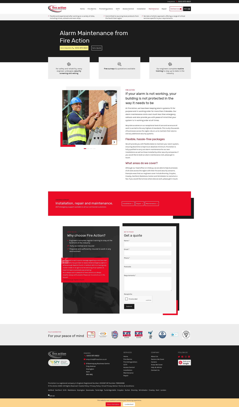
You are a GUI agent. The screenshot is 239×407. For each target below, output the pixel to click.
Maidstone (72, 390)
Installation (141, 9)
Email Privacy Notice (109, 386)
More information (113, 404)
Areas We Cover (157, 365)
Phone (127, 258)
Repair (164, 9)
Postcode (127, 267)
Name (126, 241)
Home (82, 9)
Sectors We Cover (157, 359)
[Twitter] (179, 356)
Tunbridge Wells (110, 390)
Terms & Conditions (126, 386)
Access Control (128, 9)
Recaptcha (128, 294)
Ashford (51, 390)
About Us (154, 356)
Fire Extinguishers (106, 9)
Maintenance (154, 9)
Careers (154, 362)
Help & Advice (156, 367)
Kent (157, 390)
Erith (65, 390)
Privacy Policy (95, 386)
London (163, 390)
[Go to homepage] (57, 8)
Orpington (81, 390)
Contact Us (155, 370)
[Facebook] (182, 356)
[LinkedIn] (189, 356)
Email (126, 249)
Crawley (152, 390)
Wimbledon (143, 390)
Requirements (130, 275)
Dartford (58, 390)
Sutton (127, 390)
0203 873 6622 (184, 1)
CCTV (118, 9)
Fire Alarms (92, 9)
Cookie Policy (84, 386)
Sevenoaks (90, 390)
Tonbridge (99, 390)
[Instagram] (186, 356)
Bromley (134, 390)
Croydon (120, 390)
